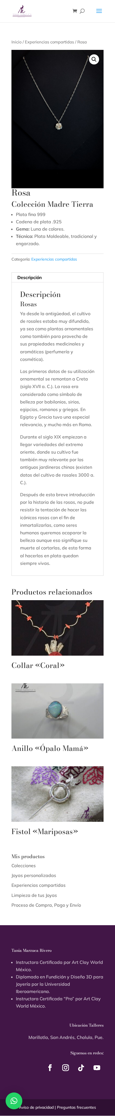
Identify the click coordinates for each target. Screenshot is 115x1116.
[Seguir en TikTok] (81, 1068)
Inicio (16, 42)
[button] (94, 59)
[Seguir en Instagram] (65, 1068)
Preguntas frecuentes (76, 1107)
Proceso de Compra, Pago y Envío (46, 905)
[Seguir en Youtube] (97, 1068)
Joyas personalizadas (33, 875)
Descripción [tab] (29, 277)
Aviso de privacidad (36, 1107)
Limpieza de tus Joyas (34, 895)
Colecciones (23, 865)
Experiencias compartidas (49, 42)
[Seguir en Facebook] (50, 1068)
